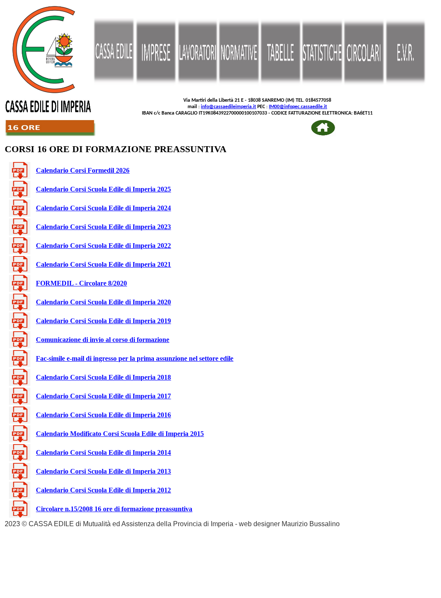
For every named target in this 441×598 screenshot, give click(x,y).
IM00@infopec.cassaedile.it (298, 106)
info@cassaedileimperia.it (228, 106)
